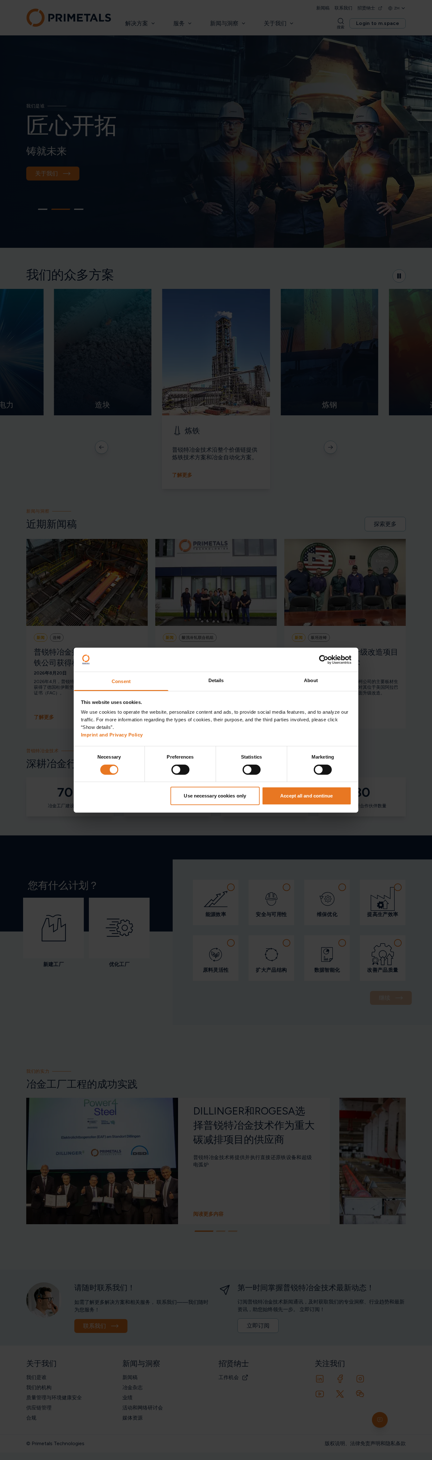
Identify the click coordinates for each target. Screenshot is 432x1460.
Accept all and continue (306, 795)
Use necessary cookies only (215, 795)
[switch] (180, 770)
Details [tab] (216, 680)
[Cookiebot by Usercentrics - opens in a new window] (323, 659)
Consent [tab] (121, 681)
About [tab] (311, 680)
